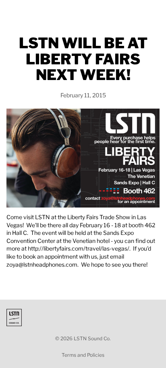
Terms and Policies (83, 355)
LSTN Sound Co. (92, 338)
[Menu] (9, 12)
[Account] (138, 12)
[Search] (26, 12)
